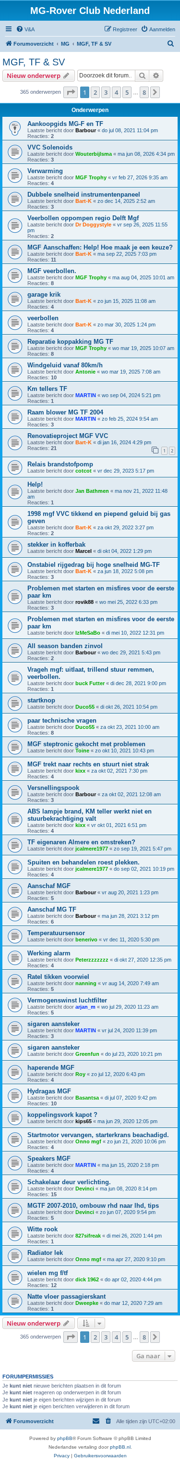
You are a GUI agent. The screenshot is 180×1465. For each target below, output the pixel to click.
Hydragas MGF (49, 1091)
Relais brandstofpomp (60, 464)
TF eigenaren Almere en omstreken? (81, 842)
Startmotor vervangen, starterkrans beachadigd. (98, 1135)
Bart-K (83, 201)
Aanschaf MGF (49, 885)
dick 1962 (87, 1279)
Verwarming (45, 171)
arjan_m (85, 1007)
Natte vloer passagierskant (66, 1296)
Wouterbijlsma (93, 154)
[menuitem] (25, 29)
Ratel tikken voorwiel (58, 976)
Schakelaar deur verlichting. (69, 1182)
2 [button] (95, 92)
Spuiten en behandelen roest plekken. (83, 862)
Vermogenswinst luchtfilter (67, 1000)
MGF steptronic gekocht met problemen (86, 744)
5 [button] (127, 92)
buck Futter (90, 683)
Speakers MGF (49, 1158)
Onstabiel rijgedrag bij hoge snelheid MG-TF (93, 564)
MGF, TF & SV (33, 62)
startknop (41, 700)
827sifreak (88, 1236)
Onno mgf (88, 1141)
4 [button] (116, 92)
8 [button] (144, 92)
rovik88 (84, 602)
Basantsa (87, 1098)
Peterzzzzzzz (91, 960)
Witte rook (42, 1229)
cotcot (83, 471)
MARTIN (85, 395)
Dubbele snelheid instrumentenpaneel (83, 194)
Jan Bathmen (92, 491)
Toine (82, 750)
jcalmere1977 (91, 848)
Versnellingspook (53, 787)
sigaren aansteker (53, 1023)
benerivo (86, 939)
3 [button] (106, 92)
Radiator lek (45, 1252)
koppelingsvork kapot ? (62, 1114)
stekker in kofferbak (56, 544)
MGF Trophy (91, 177)
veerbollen (43, 318)
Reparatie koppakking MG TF (70, 341)
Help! (35, 484)
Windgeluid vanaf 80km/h (65, 365)
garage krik (43, 294)
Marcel (83, 551)
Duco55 (85, 707)
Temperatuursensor (56, 933)
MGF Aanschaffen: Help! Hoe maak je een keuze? (100, 247)
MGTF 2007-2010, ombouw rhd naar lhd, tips (93, 1205)
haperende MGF (50, 1067)
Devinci (84, 1188)
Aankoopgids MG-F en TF (65, 123)
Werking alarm (49, 953)
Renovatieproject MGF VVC (67, 435)
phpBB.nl (120, 1447)
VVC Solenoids (49, 147)
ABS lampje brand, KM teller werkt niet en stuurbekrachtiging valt (89, 815)
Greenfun (87, 1054)
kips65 (83, 1121)
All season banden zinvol (65, 646)
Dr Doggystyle (93, 224)
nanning (85, 983)
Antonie (85, 372)
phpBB (64, 1438)
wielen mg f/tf (47, 1273)
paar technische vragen (61, 720)
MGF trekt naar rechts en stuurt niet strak (88, 764)
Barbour (85, 130)
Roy (80, 1074)
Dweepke (86, 1303)
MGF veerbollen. (51, 271)
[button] (70, 92)
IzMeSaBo (87, 633)
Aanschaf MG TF (51, 909)
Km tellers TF (47, 388)
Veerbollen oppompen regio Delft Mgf (83, 218)
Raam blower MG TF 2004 (65, 412)
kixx (80, 771)
